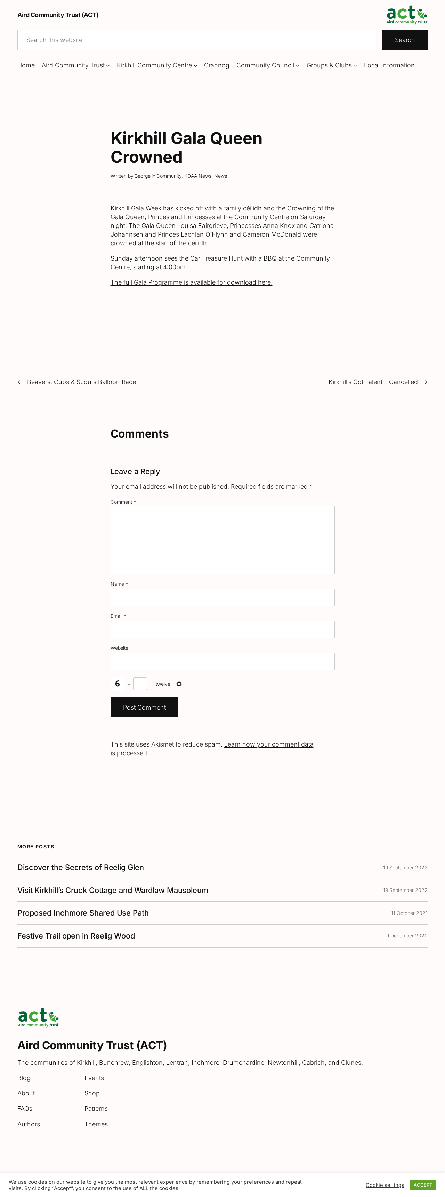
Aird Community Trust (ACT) (57, 14)
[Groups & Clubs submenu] (355, 65)
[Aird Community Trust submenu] (108, 65)
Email (118, 616)
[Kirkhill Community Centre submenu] (195, 65)
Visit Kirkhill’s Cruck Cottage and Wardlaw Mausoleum (112, 890)
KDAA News (197, 176)
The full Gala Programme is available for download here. (192, 282)
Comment (123, 502)
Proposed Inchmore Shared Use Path (83, 913)
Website (119, 648)
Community (168, 176)
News (220, 176)
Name (119, 584)
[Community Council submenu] (298, 65)
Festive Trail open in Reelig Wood (76, 936)
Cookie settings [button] (385, 1185)
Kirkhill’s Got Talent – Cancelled (373, 381)
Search (405, 39)
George (142, 176)
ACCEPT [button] (423, 1185)
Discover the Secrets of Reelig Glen (80, 867)
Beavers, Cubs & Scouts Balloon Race (81, 381)
